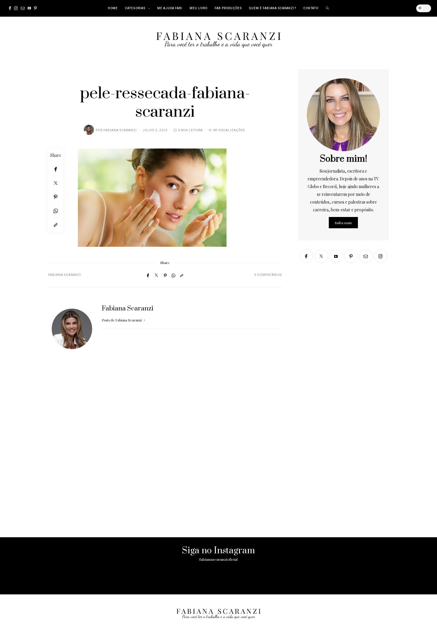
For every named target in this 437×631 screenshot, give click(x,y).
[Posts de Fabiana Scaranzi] (89, 130)
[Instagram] (16, 8)
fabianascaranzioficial (218, 559)
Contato (310, 8)
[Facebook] (10, 8)
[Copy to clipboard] (55, 225)
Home (113, 8)
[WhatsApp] (55, 211)
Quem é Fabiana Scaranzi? (272, 8)
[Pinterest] (35, 8)
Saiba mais (343, 222)
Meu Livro (199, 8)
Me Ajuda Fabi (170, 8)
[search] (327, 8)
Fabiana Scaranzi (120, 130)
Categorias (135, 8)
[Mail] (23, 8)
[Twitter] (55, 183)
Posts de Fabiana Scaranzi (122, 320)
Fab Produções (228, 8)
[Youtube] (29, 8)
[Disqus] (165, 451)
